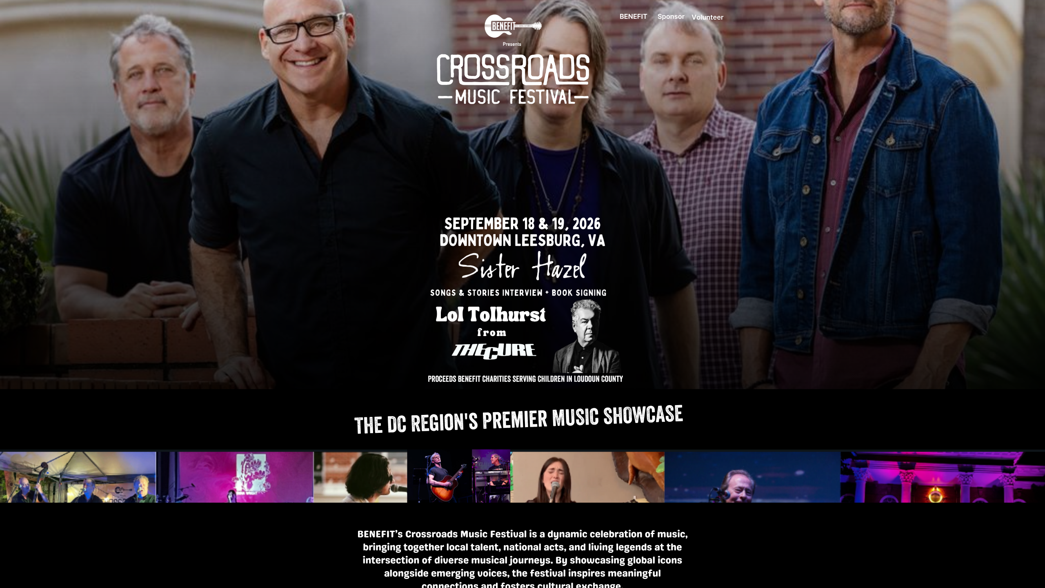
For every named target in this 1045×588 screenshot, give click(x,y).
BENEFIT (633, 16)
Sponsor (671, 16)
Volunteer (707, 17)
